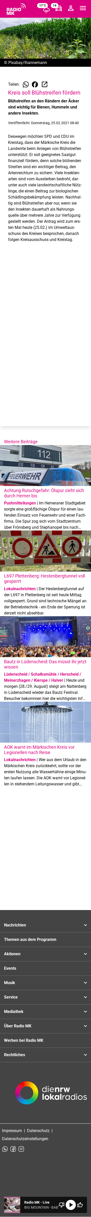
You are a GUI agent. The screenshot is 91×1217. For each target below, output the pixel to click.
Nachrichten (15, 925)
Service (11, 997)
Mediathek (14, 1011)
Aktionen (12, 954)
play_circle (71, 1205)
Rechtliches (14, 1054)
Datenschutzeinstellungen (25, 1138)
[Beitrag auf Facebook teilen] (35, 84)
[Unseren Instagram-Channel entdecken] (21, 1149)
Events (10, 968)
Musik (9, 982)
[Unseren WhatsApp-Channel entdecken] (5, 1149)
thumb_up (80, 1205)
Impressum (12, 1130)
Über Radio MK (17, 1026)
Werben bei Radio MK (23, 1040)
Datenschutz (38, 1130)
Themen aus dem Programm (30, 939)
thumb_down (62, 1205)
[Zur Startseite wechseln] (16, 9)
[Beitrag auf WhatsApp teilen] (26, 84)
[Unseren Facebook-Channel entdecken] (13, 1149)
